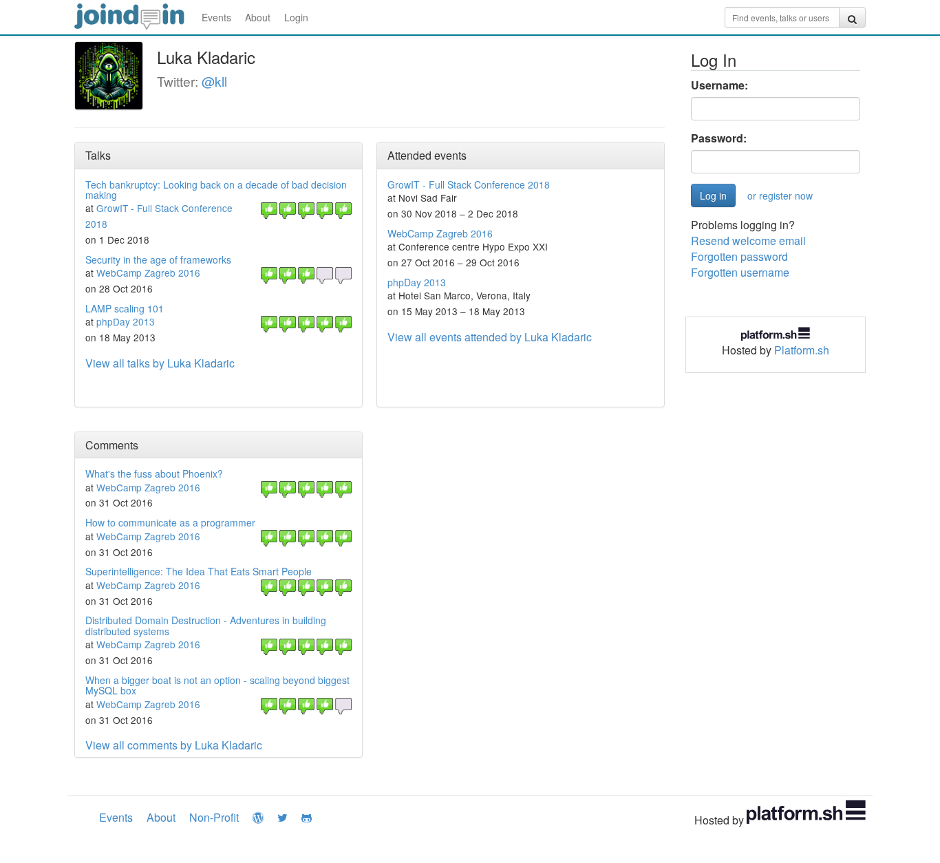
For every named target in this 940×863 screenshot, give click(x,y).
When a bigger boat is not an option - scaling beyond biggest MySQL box (217, 685)
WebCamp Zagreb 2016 (148, 272)
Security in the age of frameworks (158, 259)
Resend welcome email (748, 240)
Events (216, 17)
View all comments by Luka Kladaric (173, 745)
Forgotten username (740, 272)
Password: (719, 138)
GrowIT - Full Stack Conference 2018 (468, 184)
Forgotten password (739, 256)
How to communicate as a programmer (170, 522)
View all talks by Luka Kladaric (160, 363)
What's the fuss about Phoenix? (154, 473)
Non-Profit (214, 817)
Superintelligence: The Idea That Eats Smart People (198, 571)
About (257, 17)
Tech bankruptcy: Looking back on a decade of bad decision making (216, 190)
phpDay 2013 (125, 321)
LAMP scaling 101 (124, 308)
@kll (214, 81)
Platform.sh (801, 350)
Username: (719, 85)
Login (296, 17)
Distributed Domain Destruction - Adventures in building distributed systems (205, 625)
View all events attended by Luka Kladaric (489, 337)
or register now (780, 195)
